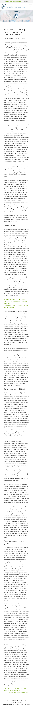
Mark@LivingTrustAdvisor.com (13, 1)
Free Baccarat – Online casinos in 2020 (18, 692)
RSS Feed (23, 704)
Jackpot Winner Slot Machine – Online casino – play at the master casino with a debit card (15, 301)
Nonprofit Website (8, 704)
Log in (28, 704)
